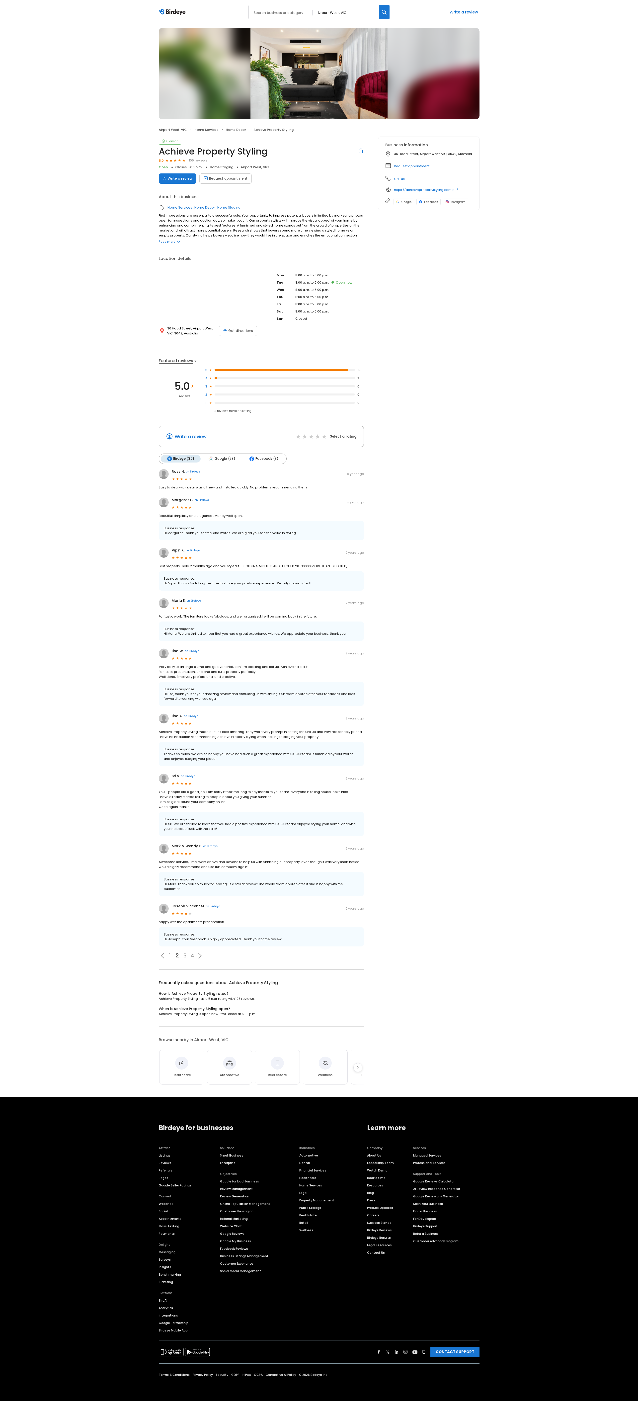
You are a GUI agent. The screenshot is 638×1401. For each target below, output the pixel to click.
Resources (375, 1185)
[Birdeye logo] (173, 12)
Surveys (165, 1259)
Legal (303, 1193)
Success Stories (379, 1223)
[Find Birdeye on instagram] (405, 1352)
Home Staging (221, 167)
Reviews (165, 1163)
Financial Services (312, 1170)
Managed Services (427, 1155)
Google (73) (225, 458)
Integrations (168, 1315)
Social (163, 1211)
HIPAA (246, 1375)
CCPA (258, 1375)
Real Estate (308, 1215)
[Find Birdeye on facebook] (379, 1352)
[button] (162, 955)
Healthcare (307, 1178)
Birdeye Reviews (379, 1230)
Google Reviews (232, 1234)
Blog (370, 1193)
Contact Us (376, 1252)
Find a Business (425, 1211)
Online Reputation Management (245, 1204)
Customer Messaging (236, 1211)
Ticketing (166, 1282)
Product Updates (380, 1208)
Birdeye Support (425, 1226)
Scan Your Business (428, 1204)
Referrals (165, 1170)
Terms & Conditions (174, 1375)
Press (371, 1200)
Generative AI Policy (281, 1375)
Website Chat (231, 1226)
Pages (163, 1178)
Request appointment (228, 178)
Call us (399, 178)
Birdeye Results (379, 1238)
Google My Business (235, 1241)
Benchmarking (170, 1274)
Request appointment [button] (411, 166)
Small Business (231, 1155)
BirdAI (163, 1300)
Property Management (316, 1200)
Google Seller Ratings (175, 1185)
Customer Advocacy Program (436, 1241)
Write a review (464, 12)
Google (406, 202)
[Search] (384, 12)
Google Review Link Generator (436, 1196)
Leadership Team (380, 1163)
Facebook (431, 202)
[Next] (357, 1067)
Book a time (376, 1178)
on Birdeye (193, 471)
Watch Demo (377, 1170)
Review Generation (234, 1196)
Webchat (166, 1204)
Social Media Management (240, 1271)
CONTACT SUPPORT (455, 1351)
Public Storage (310, 1208)
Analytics (166, 1308)
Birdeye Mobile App (173, 1330)
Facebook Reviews (234, 1248)
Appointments (170, 1219)
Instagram (458, 202)
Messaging (167, 1252)
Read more (167, 241)
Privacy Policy (203, 1375)
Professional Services (429, 1163)
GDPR (235, 1375)
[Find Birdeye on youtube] (414, 1352)
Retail (303, 1223)
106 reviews (198, 160)
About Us (374, 1155)
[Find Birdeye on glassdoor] (423, 1352)
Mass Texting (169, 1226)
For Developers (424, 1219)
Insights (165, 1267)
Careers (373, 1215)
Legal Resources (379, 1245)
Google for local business (239, 1181)
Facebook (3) (266, 458)
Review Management (236, 1189)
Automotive (308, 1155)
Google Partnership (173, 1323)
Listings (164, 1155)
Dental (304, 1163)
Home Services (206, 129)
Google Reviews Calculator (434, 1181)
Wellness (306, 1230)
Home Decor (236, 129)
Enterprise (228, 1163)
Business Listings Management (244, 1256)
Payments (167, 1234)
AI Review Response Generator (436, 1189)
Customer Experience (236, 1263)
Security (222, 1375)
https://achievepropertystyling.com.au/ (426, 189)
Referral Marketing (234, 1219)
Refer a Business (426, 1234)
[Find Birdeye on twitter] (388, 1352)
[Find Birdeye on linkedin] (397, 1352)
